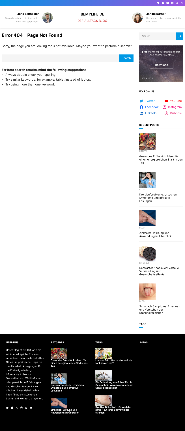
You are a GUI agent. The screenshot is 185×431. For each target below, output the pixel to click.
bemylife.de (92, 14)
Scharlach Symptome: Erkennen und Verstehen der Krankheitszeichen (159, 310)
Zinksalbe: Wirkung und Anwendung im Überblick (155, 234)
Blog (142, 189)
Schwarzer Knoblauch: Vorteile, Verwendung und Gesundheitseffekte (159, 271)
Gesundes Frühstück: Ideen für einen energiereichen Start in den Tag (161, 159)
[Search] (179, 36)
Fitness (143, 151)
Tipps (99, 342)
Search (126, 58)
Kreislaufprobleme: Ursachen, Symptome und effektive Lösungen (158, 198)
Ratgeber (144, 263)
